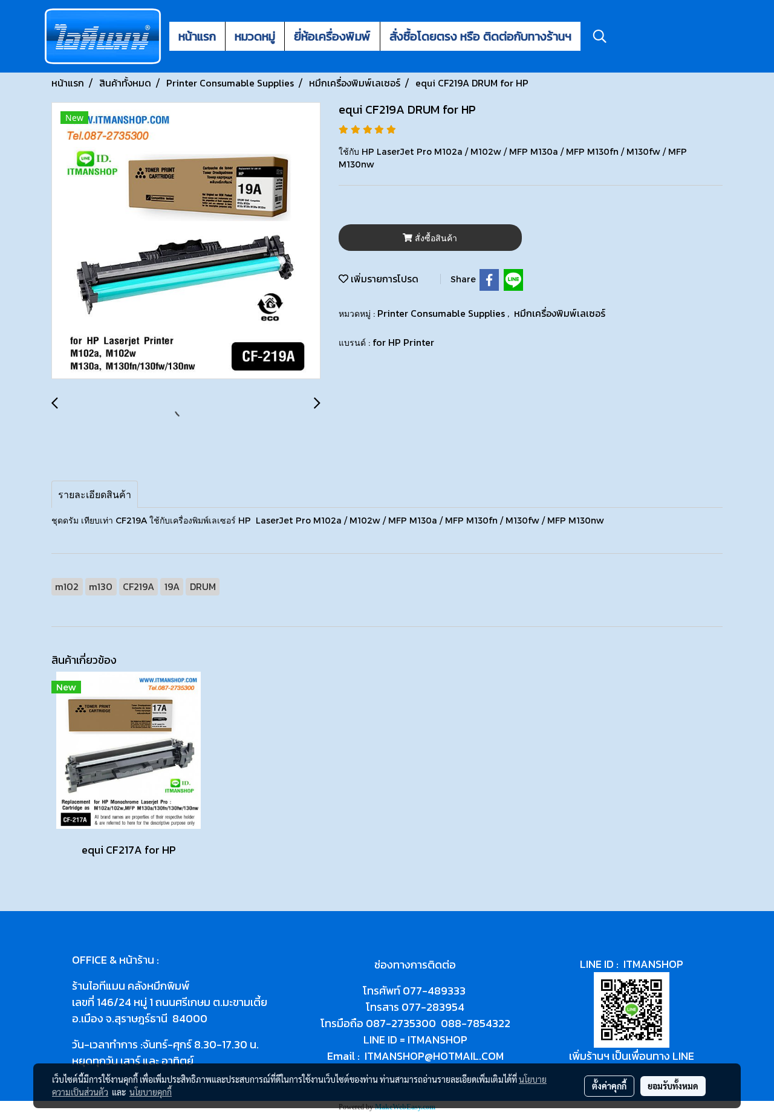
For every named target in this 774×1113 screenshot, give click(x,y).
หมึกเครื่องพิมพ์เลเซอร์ (559, 313)
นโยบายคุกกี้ (150, 1091)
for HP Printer (403, 342)
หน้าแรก (197, 36)
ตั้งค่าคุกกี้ (609, 1085)
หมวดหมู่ (255, 36)
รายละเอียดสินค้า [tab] (94, 494)
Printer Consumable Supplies (442, 313)
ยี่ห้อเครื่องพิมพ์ (332, 36)
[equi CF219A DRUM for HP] (186, 241)
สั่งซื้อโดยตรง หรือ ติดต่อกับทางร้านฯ (480, 36)
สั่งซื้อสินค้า (434, 238)
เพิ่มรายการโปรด (383, 278)
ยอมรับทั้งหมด (673, 1085)
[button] (600, 36)
